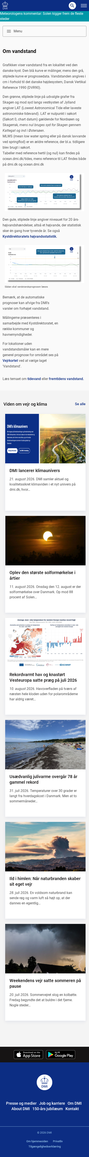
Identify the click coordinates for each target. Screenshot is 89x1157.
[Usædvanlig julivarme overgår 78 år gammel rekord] (45, 744)
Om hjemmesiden (37, 1141)
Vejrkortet (10, 361)
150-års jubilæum (47, 1108)
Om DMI (75, 1103)
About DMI (20, 1108)
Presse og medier (21, 1103)
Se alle (80, 404)
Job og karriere (52, 1103)
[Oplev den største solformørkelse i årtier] (45, 540)
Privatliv (58, 1141)
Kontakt (72, 1108)
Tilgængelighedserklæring (45, 1146)
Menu (18, 31)
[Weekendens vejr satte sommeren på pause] (45, 948)
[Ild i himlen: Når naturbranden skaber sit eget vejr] (45, 846)
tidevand (34, 379)
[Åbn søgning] (72, 5)
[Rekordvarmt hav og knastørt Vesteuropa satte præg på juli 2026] (45, 642)
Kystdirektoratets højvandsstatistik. (30, 236)
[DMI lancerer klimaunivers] (45, 438)
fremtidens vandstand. (66, 379)
